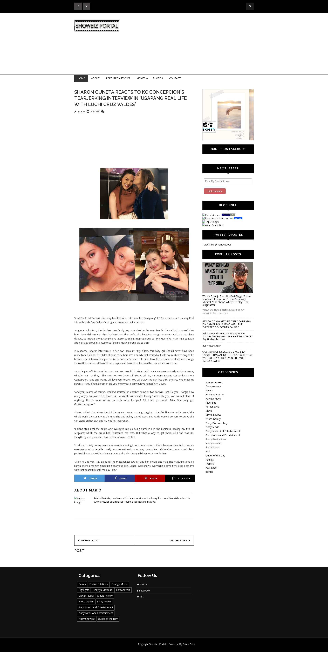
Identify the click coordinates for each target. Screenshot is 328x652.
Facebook (144, 590)
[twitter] (86, 6)
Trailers (210, 463)
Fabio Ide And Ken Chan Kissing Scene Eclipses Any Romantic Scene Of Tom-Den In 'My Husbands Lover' (227, 336)
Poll (208, 451)
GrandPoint (189, 644)
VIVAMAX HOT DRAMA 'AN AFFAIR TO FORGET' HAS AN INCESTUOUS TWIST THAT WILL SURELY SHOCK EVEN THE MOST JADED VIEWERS (227, 356)
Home (81, 78)
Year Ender (211, 467)
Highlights (211, 402)
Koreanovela (213, 406)
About (95, 78)
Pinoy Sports (213, 447)
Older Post (179, 540)
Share (123, 478)
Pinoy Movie (212, 427)
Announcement (214, 382)
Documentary (213, 386)
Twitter (143, 584)
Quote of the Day (215, 455)
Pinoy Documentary (217, 423)
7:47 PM (95, 111)
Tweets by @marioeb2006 (216, 244)
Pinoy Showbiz (214, 443)
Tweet (93, 478)
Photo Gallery (213, 419)
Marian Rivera (86, 595)
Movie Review (213, 414)
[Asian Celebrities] (212, 225)
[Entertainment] (211, 215)
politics (209, 471)
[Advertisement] (192, 44)
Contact (175, 78)
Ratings (210, 459)
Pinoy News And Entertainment (223, 435)
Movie (209, 410)
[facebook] (78, 6)
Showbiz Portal (157, 644)
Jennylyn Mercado (102, 589)
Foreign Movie (213, 398)
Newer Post (89, 540)
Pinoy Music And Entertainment (223, 431)
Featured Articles (118, 78)
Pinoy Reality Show (216, 439)
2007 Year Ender (211, 345)
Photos (158, 78)
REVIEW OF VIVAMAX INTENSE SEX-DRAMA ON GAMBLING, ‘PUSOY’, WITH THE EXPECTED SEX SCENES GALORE (226, 324)
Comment (184, 478)
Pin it (153, 478)
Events (209, 390)
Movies (140, 78)
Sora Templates (174, 647)
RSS (141, 596)
